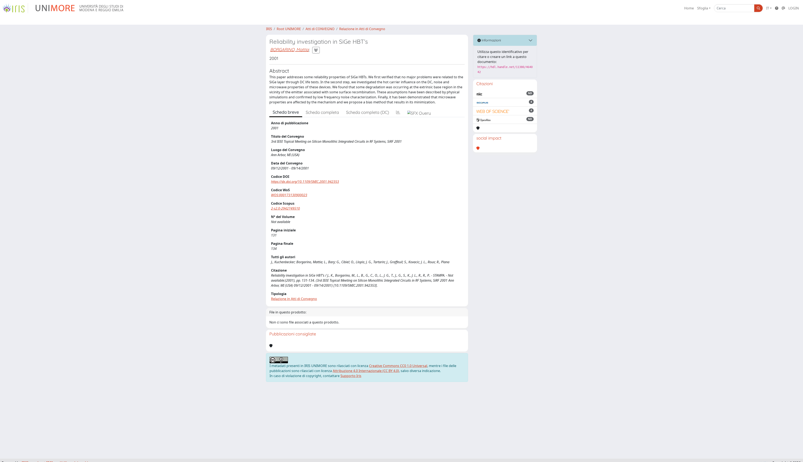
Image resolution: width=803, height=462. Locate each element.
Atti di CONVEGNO (320, 29)
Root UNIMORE (289, 29)
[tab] (398, 112)
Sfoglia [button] (702, 8)
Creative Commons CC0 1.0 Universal (398, 365)
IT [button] (767, 8)
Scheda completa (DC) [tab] (367, 112)
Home (689, 8)
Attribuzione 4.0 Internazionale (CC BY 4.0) (366, 370)
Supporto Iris (350, 375)
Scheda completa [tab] (322, 112)
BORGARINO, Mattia (289, 49)
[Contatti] (783, 8)
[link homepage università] (79, 8)
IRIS (269, 29)
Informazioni (491, 40)
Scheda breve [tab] (286, 112)
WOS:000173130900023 (289, 195)
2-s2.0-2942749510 (285, 208)
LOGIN (793, 8)
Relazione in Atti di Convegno (362, 29)
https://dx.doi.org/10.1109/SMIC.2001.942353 (305, 181)
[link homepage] (15, 8)
